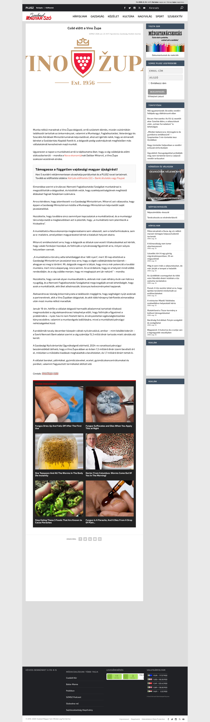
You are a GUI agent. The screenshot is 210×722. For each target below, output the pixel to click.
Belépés (39, 8)
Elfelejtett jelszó (156, 96)
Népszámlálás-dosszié (158, 212)
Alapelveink (135, 719)
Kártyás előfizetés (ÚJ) (80, 178)
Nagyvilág (145, 16)
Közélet (113, 16)
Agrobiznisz (114, 34)
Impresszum (124, 719)
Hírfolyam (80, 16)
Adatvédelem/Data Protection (153, 719)
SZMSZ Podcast (73, 697)
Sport (160, 16)
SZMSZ (91, 34)
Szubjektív (175, 16)
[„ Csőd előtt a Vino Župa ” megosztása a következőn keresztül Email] (94, 539)
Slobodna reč (72, 703)
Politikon (70, 690)
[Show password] (179, 77)
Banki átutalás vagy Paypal (110, 178)
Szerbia (138, 34)
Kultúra (128, 16)
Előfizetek (50, 8)
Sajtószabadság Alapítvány (79, 710)
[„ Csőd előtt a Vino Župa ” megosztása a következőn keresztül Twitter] (85, 539)
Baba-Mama (72, 684)
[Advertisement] (84, 107)
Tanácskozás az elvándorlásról (162, 217)
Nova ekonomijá (73, 155)
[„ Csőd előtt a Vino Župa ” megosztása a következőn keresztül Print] (99, 539)
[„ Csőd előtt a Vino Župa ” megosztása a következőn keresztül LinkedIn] (90, 539)
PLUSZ (30, 7)
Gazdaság (97, 16)
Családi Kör (71, 678)
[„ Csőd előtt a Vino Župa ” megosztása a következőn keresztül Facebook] (80, 539)
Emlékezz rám (158, 83)
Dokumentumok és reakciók (165, 55)
